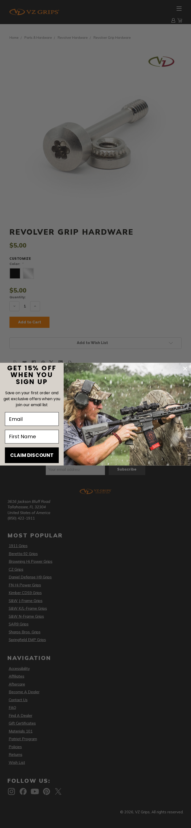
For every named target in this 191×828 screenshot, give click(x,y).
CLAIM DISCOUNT (31, 455)
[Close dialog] (185, 369)
